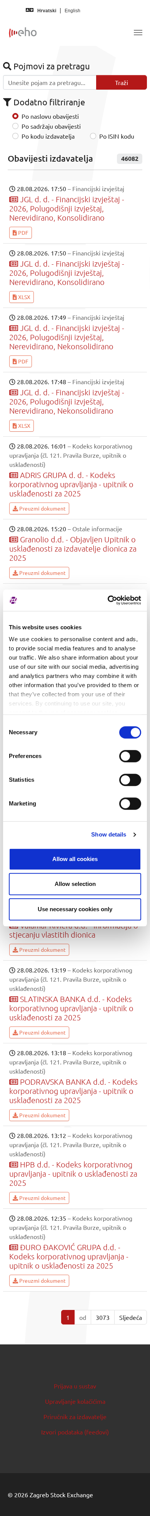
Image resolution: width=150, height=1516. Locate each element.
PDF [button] (22, 232)
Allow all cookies (75, 859)
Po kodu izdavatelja (48, 136)
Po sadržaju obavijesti (51, 126)
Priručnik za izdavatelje (75, 1416)
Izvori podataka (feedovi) (75, 1432)
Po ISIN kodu (116, 136)
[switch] (130, 756)
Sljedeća (130, 1317)
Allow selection (75, 884)
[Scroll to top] (133, 1499)
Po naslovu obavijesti (50, 116)
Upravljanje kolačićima (75, 1401)
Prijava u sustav (75, 1386)
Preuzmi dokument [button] (42, 508)
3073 (103, 1317)
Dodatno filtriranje (48, 102)
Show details (108, 834)
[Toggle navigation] (138, 32)
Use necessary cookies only (75, 909)
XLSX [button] (23, 296)
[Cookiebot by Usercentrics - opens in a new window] (108, 600)
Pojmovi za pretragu (51, 66)
